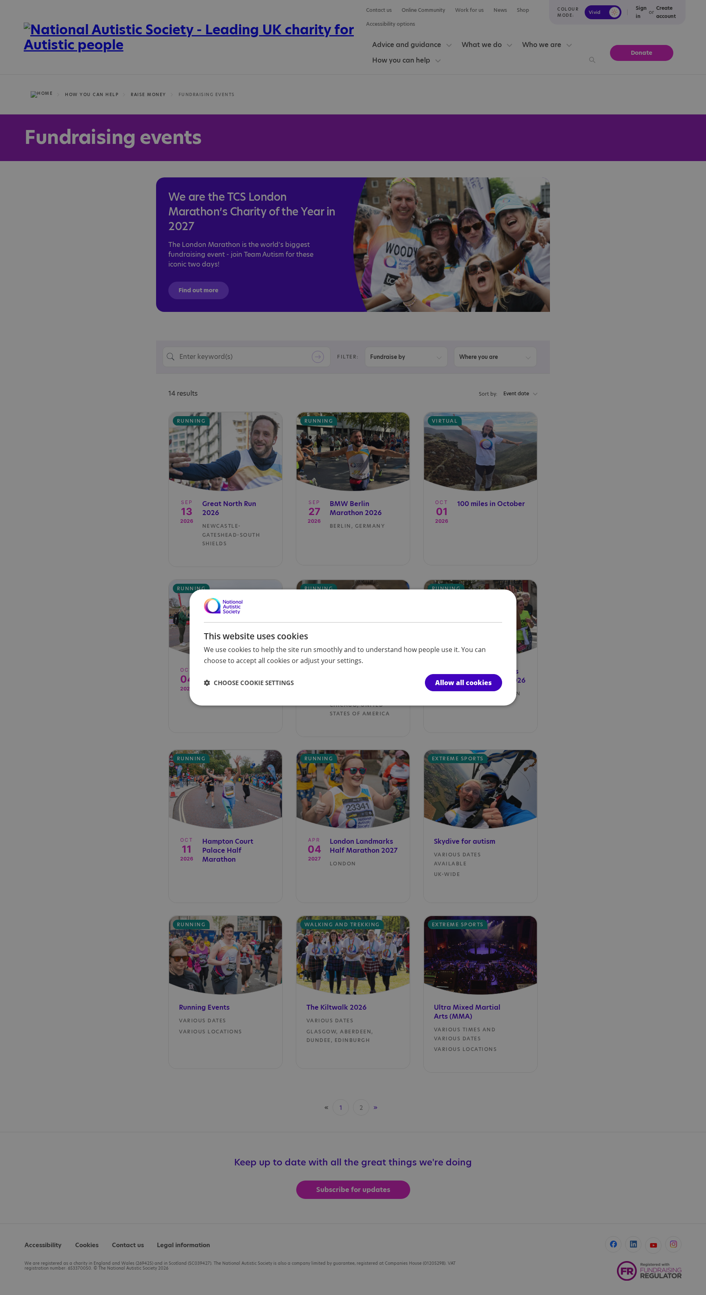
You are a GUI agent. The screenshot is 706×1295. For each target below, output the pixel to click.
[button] (249, 682)
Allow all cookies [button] (463, 682)
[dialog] (353, 647)
